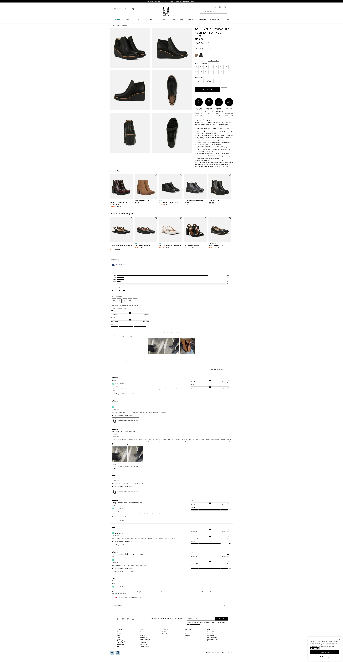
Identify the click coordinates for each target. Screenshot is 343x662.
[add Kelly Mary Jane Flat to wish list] (156, 218)
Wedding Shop (121, 641)
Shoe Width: (199, 77)
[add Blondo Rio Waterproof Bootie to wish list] (205, 175)
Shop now (187, 1)
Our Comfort (121, 632)
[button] (121, 20)
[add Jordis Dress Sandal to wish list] (205, 218)
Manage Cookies (212, 637)
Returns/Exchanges (145, 639)
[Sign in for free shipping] (214, 7)
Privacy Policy (211, 632)
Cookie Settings (325, 656)
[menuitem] (116, 20)
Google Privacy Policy (217, 622)
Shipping (142, 634)
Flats (118, 635)
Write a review (213, 42)
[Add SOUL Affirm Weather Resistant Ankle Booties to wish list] (224, 89)
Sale (118, 646)
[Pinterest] (122, 619)
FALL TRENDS (116, 20)
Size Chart (143, 642)
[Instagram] (133, 619)
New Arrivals (120, 644)
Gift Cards (120, 642)
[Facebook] (117, 619)
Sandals (119, 634)
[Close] (339, 640)
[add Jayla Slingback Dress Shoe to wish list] (181, 218)
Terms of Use (211, 634)
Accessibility (211, 635)
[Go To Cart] (225, 7)
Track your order (144, 646)
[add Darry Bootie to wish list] (230, 175)
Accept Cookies (325, 652)
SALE (227, 20)
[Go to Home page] (166, 11)
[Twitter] (127, 619)
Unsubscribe (143, 637)
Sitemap (187, 635)
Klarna (141, 632)
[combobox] (213, 11)
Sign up (221, 618)
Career (187, 634)
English (119, 9)
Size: (196, 63)
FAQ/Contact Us (145, 644)
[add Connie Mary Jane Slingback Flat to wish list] (131, 218)
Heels (118, 637)
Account (142, 641)
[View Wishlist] (220, 7)
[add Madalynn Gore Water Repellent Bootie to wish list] (131, 175)
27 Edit (164, 632)
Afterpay (142, 635)
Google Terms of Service (193, 624)
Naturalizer (165, 634)
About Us (187, 632)
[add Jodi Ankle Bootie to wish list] (156, 175)
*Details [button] (193, 1)
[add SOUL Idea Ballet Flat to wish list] (230, 218)
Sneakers (119, 639)
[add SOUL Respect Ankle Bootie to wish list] (181, 175)
